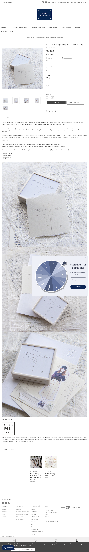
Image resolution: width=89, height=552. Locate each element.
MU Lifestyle (34, 519)
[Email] (49, 111)
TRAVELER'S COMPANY (37, 532)
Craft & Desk (66, 27)
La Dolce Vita (34, 529)
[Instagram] (43, 2)
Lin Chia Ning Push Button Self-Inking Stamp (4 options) (36, 476)
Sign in (73, 2)
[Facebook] (46, 2)
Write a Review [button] (68, 58)
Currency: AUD (7, 2)
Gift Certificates (63, 2)
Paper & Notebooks (38, 27)
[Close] (86, 258)
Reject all (15, 549)
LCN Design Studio (36, 516)
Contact (4, 31)
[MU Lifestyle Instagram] (8, 428)
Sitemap (4, 516)
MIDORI (33, 509)
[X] (52, 111)
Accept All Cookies (28, 549)
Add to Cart (51, 463)
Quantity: (48, 94)
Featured (4, 27)
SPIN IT (78, 287)
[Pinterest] (49, 2)
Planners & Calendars (19, 27)
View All (33, 534)
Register (79, 2)
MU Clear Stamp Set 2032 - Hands (49, 475)
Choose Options (36, 463)
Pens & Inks (53, 27)
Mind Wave (34, 511)
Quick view (35, 459)
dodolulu (33, 521)
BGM (32, 524)
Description (7, 118)
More (11, 31)
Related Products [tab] (9, 449)
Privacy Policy (27, 545)
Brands (77, 27)
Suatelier (33, 514)
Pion (32, 527)
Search (54, 2)
